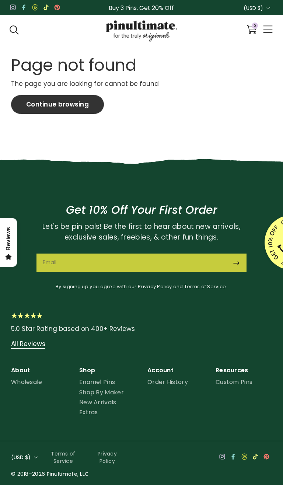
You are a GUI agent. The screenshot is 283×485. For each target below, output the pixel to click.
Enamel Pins (97, 382)
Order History (167, 382)
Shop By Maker (101, 392)
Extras (88, 412)
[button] (14, 29)
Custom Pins (234, 382)
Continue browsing (57, 104)
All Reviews (28, 343)
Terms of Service (205, 286)
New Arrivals (97, 402)
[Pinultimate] (141, 31)
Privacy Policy (155, 286)
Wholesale (26, 382)
